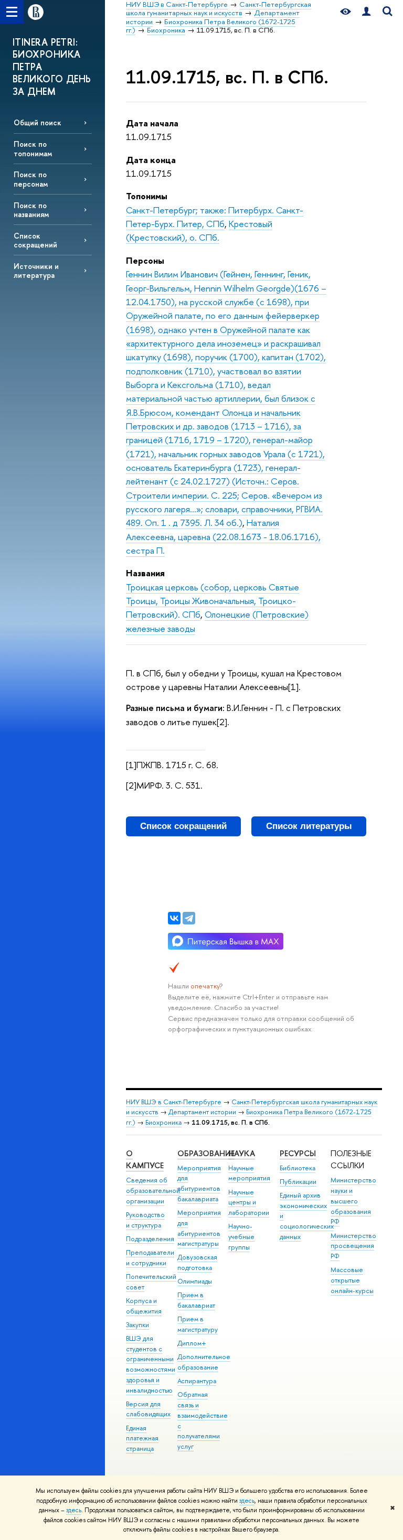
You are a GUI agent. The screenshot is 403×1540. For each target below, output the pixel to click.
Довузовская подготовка (197, 1262)
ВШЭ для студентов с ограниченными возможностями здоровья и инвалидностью (150, 1364)
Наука (241, 1153)
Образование (206, 1153)
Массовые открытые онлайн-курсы (352, 1280)
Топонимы (146, 196)
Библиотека (297, 1168)
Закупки (137, 1324)
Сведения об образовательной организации (153, 1190)
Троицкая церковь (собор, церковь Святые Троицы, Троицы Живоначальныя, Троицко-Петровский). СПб (212, 601)
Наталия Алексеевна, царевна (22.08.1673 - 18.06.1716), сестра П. (223, 536)
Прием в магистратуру (197, 1324)
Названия (145, 573)
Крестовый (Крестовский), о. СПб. (199, 230)
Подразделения (150, 1238)
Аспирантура (196, 1380)
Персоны (145, 260)
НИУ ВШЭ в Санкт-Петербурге (173, 1101)
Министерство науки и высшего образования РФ (353, 1201)
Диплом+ (191, 1343)
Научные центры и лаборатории (248, 1203)
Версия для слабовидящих (148, 1409)
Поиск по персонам (31, 178)
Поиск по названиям (31, 209)
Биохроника (163, 1122)
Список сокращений (35, 240)
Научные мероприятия (249, 1173)
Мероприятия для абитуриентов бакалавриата (199, 1183)
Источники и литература (36, 270)
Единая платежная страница (142, 1438)
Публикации (298, 1181)
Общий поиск (37, 122)
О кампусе (145, 1159)
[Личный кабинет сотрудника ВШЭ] (366, 12)
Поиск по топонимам (33, 148)
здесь (246, 1500)
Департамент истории (202, 1111)
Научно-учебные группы (241, 1237)
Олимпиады (194, 1281)
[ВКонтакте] (174, 918)
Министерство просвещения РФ (353, 1246)
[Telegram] (189, 918)
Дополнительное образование (203, 1362)
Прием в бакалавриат (196, 1300)
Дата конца (151, 160)
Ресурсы (298, 1153)
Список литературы (309, 826)
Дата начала (152, 123)
